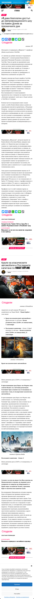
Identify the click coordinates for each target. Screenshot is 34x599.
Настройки (17, 593)
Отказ (17, 589)
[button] (31, 566)
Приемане (17, 584)
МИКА (9, 30)
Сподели (7, 42)
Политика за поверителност (22, 597)
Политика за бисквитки (9, 597)
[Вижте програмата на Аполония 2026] (17, 4)
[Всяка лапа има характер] (17, 8)
